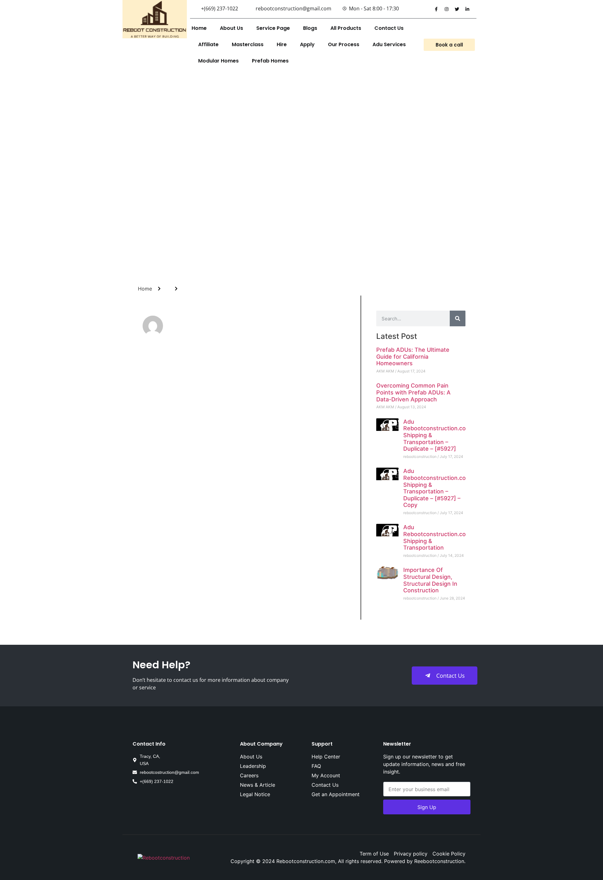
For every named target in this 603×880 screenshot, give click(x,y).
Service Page (273, 28)
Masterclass (247, 44)
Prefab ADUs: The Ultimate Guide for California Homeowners (412, 356)
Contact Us (389, 28)
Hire (282, 44)
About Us (231, 28)
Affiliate (208, 44)
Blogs (310, 28)
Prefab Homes (270, 60)
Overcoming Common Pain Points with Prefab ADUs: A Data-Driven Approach (413, 392)
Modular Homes (218, 60)
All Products (345, 28)
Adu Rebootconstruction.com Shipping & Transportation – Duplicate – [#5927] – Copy (437, 488)
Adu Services (389, 44)
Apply (307, 44)
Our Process (343, 44)
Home (199, 28)
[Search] (457, 318)
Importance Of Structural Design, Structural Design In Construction (430, 580)
